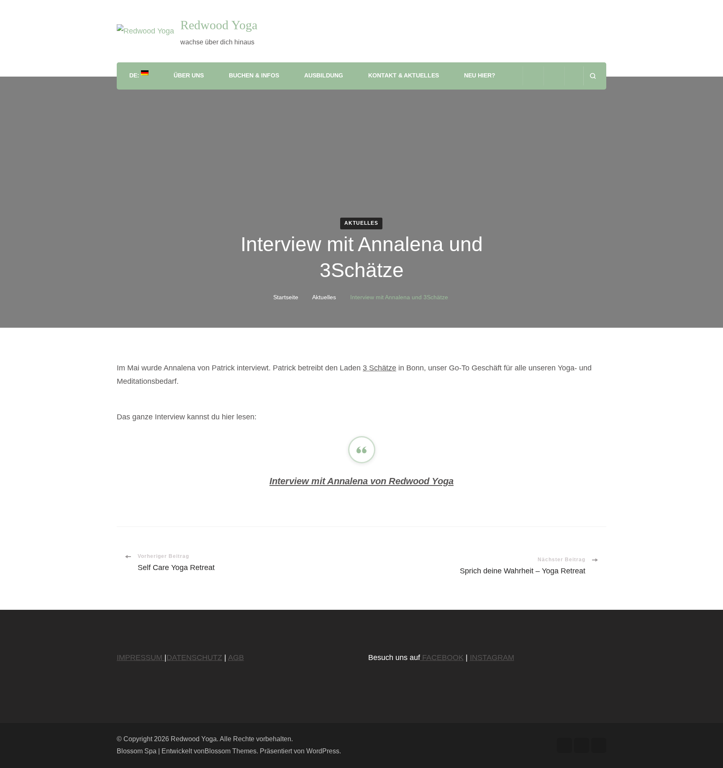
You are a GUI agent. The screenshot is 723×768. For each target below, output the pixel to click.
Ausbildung (323, 75)
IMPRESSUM (140, 657)
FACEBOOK (442, 657)
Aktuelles (361, 223)
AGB (236, 657)
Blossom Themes (230, 751)
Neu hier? (479, 75)
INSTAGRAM (492, 657)
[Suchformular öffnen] (592, 76)
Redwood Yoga (218, 25)
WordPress (322, 751)
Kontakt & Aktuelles (403, 75)
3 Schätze (379, 368)
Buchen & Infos (254, 75)
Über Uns (189, 75)
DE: (135, 75)
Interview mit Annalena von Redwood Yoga (361, 481)
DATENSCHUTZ (194, 657)
